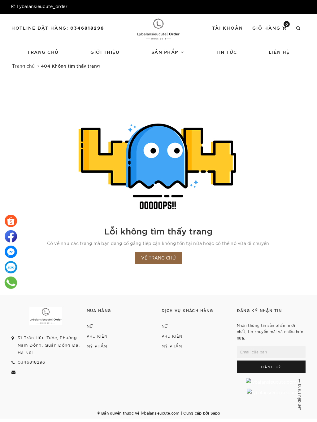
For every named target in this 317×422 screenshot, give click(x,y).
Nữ (90, 326)
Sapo (215, 412)
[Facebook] (11, 236)
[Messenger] (11, 252)
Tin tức (226, 52)
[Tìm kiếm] (299, 28)
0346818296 (87, 28)
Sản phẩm (166, 52)
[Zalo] (11, 267)
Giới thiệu (104, 52)
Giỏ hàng (270, 27)
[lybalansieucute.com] (158, 29)
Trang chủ (43, 52)
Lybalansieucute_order (42, 6)
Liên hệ (279, 52)
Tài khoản (227, 28)
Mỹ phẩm (97, 346)
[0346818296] (11, 221)
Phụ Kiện (97, 336)
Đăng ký (271, 367)
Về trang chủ (158, 257)
